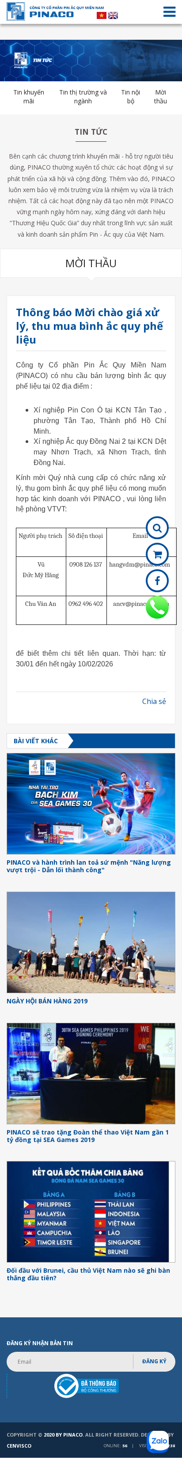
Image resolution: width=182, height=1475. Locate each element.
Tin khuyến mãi (28, 96)
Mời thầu (160, 96)
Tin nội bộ (130, 96)
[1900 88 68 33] (157, 607)
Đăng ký (154, 1361)
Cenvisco (19, 1445)
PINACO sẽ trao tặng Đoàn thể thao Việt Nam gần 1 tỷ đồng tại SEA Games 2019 (88, 1136)
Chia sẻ (154, 701)
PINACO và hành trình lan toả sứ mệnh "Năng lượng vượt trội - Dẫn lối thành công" (89, 866)
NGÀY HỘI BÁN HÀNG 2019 (47, 1001)
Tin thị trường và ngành (83, 96)
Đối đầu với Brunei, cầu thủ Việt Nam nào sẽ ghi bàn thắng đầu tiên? (88, 1274)
